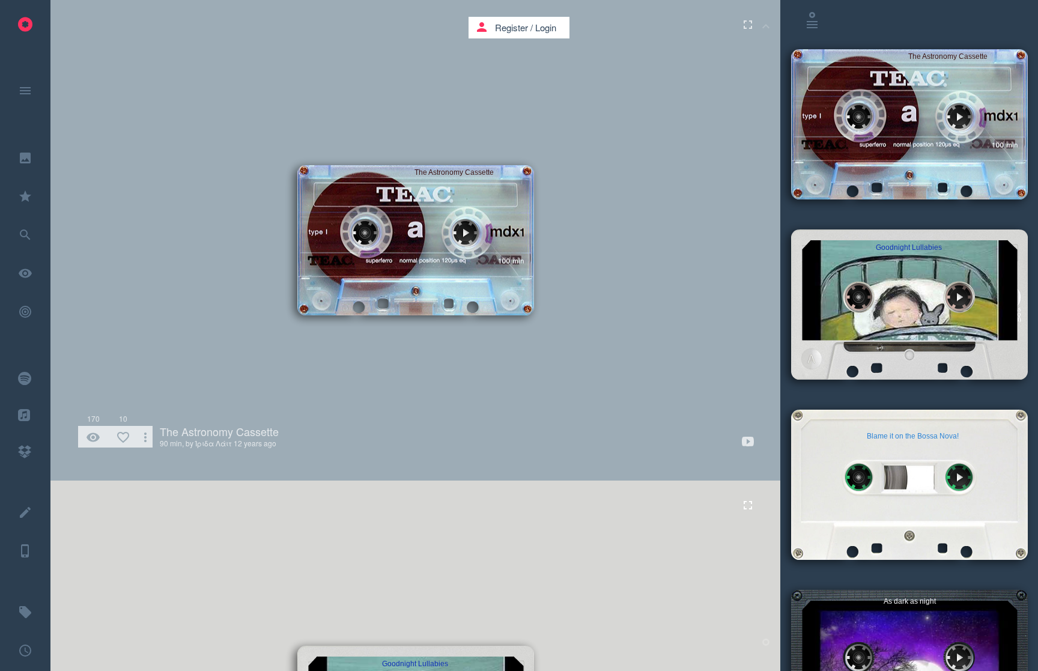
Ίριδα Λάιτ (213, 443)
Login (545, 27)
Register (511, 27)
